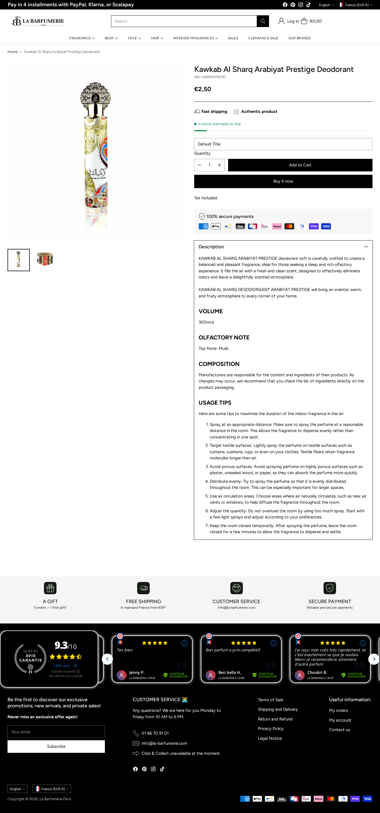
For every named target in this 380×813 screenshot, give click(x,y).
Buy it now (283, 181)
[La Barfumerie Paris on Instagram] (300, 5)
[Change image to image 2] (44, 260)
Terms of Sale (270, 699)
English (324, 5)
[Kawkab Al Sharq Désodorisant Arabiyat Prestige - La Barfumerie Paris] (97, 154)
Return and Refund (275, 719)
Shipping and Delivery (278, 709)
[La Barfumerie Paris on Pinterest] (293, 5)
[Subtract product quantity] (199, 165)
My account (340, 720)
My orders (338, 710)
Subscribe (56, 746)
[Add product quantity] (219, 165)
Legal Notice (270, 738)
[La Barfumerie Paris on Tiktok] (308, 5)
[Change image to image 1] (19, 260)
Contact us (339, 729)
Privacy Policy (271, 728)
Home (13, 51)
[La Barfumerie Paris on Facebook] (285, 5)
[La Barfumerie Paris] (38, 21)
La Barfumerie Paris (55, 799)
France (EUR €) (357, 5)
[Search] (263, 21)
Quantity (202, 153)
